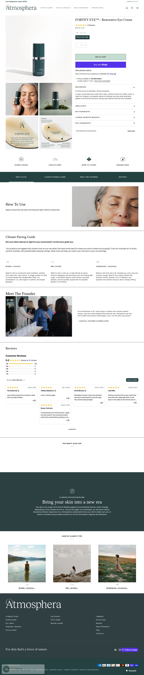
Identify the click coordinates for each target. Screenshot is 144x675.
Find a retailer (55, 620)
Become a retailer (57, 623)
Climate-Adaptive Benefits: (87, 117)
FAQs (98, 630)
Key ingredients (82, 111)
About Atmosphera (102, 626)
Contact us (100, 633)
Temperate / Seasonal (13, 626)
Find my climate (11, 630)
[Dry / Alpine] (72, 563)
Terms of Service (71, 670)
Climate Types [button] (12, 616)
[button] (46, 8)
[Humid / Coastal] (27, 563)
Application (80, 106)
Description (80, 87)
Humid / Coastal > (27, 588)
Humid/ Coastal (11, 620)
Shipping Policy (56, 670)
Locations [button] (55, 616)
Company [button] (100, 616)
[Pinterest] (115, 650)
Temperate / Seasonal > (117, 588)
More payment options (83, 70)
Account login (101, 620)
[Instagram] (120, 650)
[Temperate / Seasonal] (117, 563)
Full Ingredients (83, 123)
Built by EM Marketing (89, 670)
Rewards (99, 623)
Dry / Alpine (10, 623)
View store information (102, 81)
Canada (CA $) (132, 1)
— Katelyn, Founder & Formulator (93, 321)
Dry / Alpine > (72, 588)
